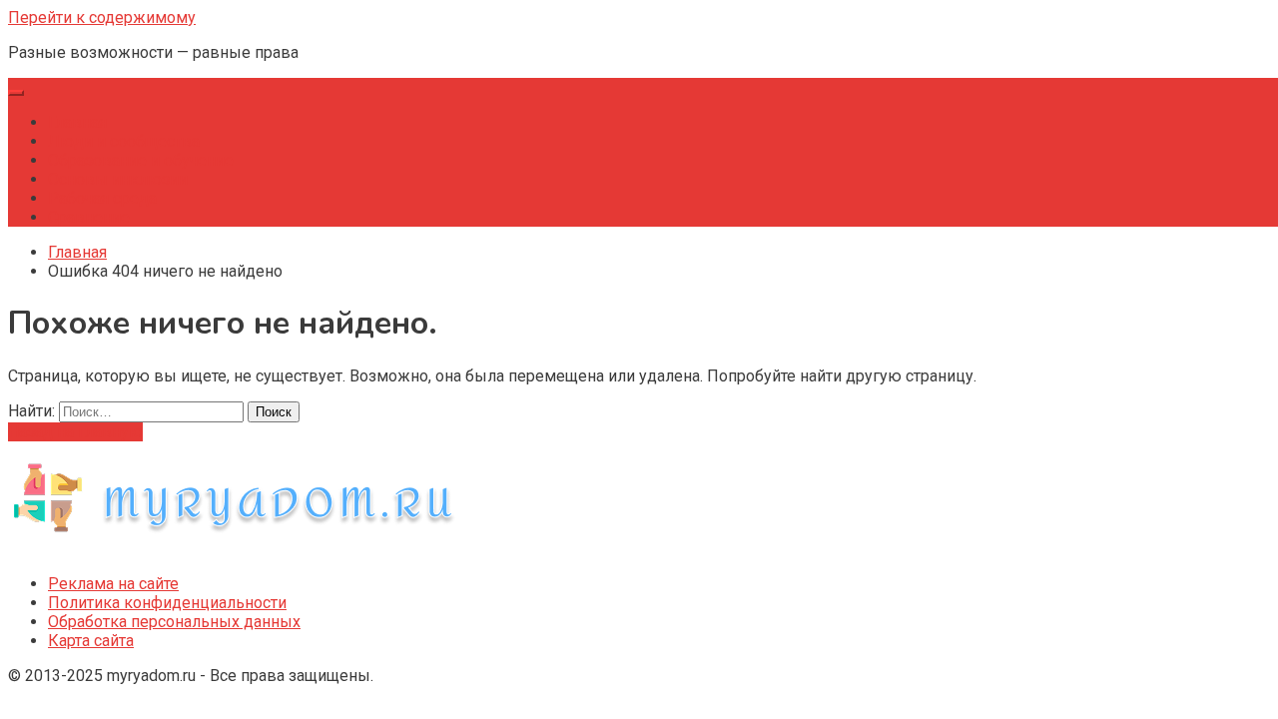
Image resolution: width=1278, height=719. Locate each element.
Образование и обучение (141, 160)
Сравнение (89, 217)
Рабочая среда (102, 198)
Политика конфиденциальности (167, 602)
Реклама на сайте (113, 583)
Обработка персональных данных (174, 621)
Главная (77, 122)
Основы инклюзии (118, 179)
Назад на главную (75, 431)
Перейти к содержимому (102, 17)
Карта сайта (91, 640)
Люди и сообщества (124, 141)
